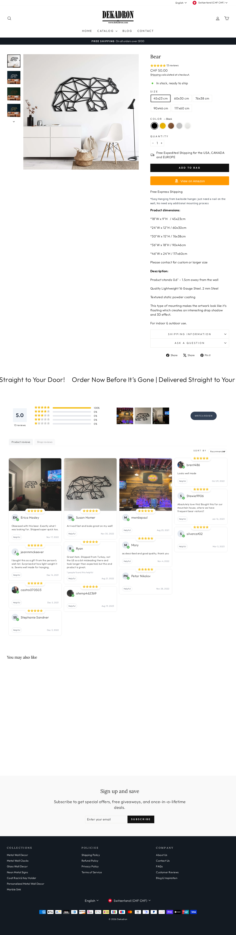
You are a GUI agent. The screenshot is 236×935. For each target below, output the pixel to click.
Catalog (106, 31)
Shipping (155, 74)
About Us (161, 855)
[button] (189, 66)
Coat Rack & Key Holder (21, 878)
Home (87, 31)
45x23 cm (161, 98)
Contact (145, 31)
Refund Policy (90, 860)
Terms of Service (92, 872)
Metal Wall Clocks (18, 860)
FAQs (159, 866)
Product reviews (21, 442)
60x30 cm (181, 98)
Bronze (171, 125)
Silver (179, 125)
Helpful (16, 537)
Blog (127, 31)
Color (161, 118)
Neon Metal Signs (17, 872)
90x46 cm (161, 108)
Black (154, 125)
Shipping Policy (91, 855)
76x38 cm (202, 98)
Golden (162, 125)
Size (154, 91)
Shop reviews (44, 442)
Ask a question (190, 343)
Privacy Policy (90, 866)
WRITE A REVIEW (204, 415)
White (187, 125)
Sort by (200, 450)
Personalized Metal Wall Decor (25, 883)
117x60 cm (181, 108)
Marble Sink (14, 889)
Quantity (159, 136)
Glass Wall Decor (17, 866)
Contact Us (163, 860)
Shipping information (189, 334)
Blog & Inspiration (166, 878)
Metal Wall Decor (17, 855)
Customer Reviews (167, 872)
